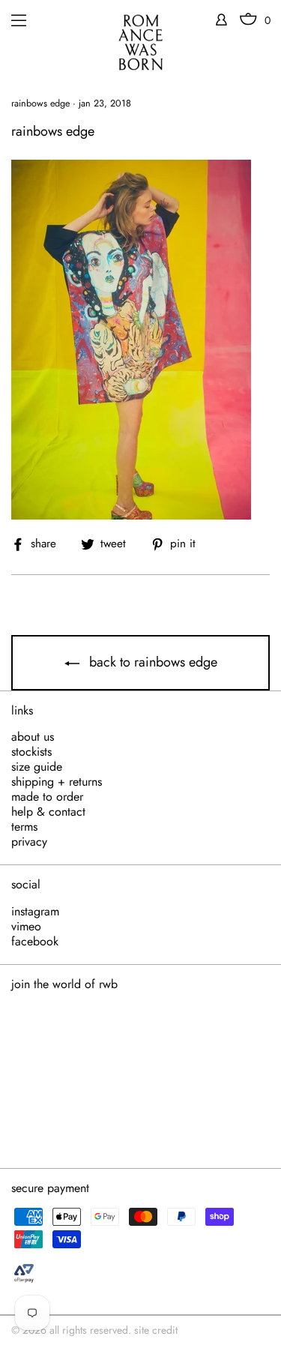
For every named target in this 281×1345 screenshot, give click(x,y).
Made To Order (47, 796)
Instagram (35, 911)
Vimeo (26, 926)
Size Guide (36, 766)
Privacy (29, 841)
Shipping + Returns (56, 781)
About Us (32, 736)
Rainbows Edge (40, 103)
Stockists (31, 751)
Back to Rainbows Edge (151, 662)
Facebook (34, 941)
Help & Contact (48, 811)
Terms (24, 826)
